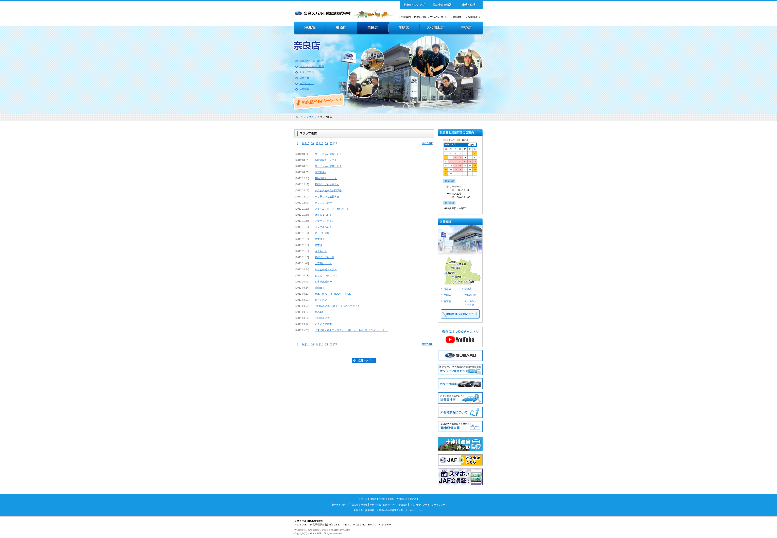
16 (312, 143)
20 (331, 143)
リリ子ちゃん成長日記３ (328, 154)
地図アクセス (306, 83)
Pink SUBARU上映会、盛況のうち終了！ (337, 306)
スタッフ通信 (306, 72)
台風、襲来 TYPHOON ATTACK (333, 293)
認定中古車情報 (442, 5)
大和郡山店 (435, 28)
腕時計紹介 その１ (326, 178)
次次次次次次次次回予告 (328, 190)
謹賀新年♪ (320, 172)
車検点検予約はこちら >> (460, 314)
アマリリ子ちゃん (324, 220)
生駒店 (404, 28)
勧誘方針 (456, 17)
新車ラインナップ (414, 5)
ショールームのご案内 (311, 66)
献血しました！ (323, 214)
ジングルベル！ (323, 227)
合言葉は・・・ (323, 263)
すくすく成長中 (323, 324)
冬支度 (318, 245)
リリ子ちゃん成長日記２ (328, 166)
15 (307, 143)
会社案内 (405, 17)
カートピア (321, 299)
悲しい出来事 (322, 233)
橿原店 (341, 28)
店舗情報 (304, 89)
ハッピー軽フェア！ (326, 269)
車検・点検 (469, 5)
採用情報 (474, 17)
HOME (310, 28)
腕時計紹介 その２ (326, 160)
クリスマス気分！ (324, 202)
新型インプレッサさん (327, 184)
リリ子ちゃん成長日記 (327, 196)
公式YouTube (389, 504)
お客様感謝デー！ (324, 281)
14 (303, 143)
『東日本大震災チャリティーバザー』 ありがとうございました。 (351, 330)
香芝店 (467, 28)
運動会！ (320, 287)
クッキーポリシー (414, 510)
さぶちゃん (321, 251)
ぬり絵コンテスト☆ (326, 275)
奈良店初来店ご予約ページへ (318, 101)
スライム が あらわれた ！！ (333, 208)
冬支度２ (320, 239)
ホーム (299, 117)
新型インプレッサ (324, 257)
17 (317, 143)
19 (326, 143)
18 (321, 143)
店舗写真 (304, 77)
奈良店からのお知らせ (311, 60)
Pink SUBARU (323, 318)
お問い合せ (419, 17)
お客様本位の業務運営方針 (389, 510)
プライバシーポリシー (438, 17)
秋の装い (320, 312)
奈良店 (373, 28)
